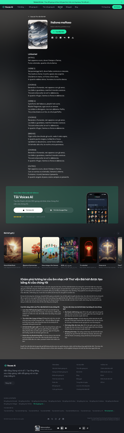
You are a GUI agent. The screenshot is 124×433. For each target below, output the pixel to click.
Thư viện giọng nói (49, 7)
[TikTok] (59, 419)
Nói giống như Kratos (68, 401)
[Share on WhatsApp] (56, 37)
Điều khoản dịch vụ (106, 372)
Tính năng (20, 7)
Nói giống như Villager (10, 404)
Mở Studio (117, 7)
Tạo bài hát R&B (45, 411)
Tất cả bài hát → (109, 411)
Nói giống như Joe (82, 401)
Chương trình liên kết (82, 389)
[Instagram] (55, 419)
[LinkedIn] (63, 419)
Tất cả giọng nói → (39, 404)
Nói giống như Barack (112, 401)
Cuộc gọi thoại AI (57, 389)
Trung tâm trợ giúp (82, 382)
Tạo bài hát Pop (9, 411)
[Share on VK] (64, 37)
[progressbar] (62, 432)
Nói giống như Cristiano (97, 401)
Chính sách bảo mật (107, 368)
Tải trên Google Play (60, 210)
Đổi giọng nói (33, 7)
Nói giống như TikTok (25, 404)
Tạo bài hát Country (58, 411)
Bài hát (60, 7)
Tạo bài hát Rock (34, 411)
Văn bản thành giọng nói (59, 368)
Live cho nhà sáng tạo (83, 386)
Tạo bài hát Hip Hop (21, 411)
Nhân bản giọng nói (58, 375)
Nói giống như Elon (24, 401)
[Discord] (48, 419)
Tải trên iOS (30, 210)
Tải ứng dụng (106, 7)
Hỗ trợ (102, 382)
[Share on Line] (69, 37)
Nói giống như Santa (55, 401)
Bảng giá (69, 7)
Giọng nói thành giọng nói (60, 372)
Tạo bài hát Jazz (86, 411)
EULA (102, 375)
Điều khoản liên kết (106, 379)
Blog (76, 7)
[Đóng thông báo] (121, 2)
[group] (62, 432)
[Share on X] (60, 37)
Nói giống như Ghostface (39, 401)
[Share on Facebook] (52, 37)
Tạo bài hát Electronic (72, 411)
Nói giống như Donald (10, 401)
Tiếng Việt (8, 383)
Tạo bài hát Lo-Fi (97, 411)
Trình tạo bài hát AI (58, 379)
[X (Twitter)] (52, 419)
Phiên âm (55, 382)
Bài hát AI (79, 372)
